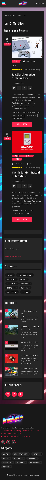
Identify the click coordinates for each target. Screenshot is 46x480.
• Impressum (6, 433)
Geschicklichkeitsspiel (23, 211)
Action (16, 113)
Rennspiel (24, 288)
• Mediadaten (26, 436)
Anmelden (40, 3)
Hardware (25, 283)
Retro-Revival (26, 156)
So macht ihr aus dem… (30, 342)
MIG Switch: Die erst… (30, 355)
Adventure (18, 116)
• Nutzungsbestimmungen (22, 431)
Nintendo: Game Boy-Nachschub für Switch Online (26, 174)
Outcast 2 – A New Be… (30, 327)
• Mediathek (16, 433)
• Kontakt (37, 431)
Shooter (25, 292)
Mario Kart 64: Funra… (30, 368)
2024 (13, 15)
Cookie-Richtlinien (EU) (11, 436)
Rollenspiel (18, 119)
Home (7, 15)
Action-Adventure (31, 113)
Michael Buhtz (20, 83)
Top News (17, 159)
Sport (29, 214)
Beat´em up (11, 283)
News (15, 156)
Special (16, 61)
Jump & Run (31, 116)
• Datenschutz (6, 431)
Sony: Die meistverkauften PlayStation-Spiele (23, 76)
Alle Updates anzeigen (13, 256)
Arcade (23, 279)
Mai (19, 15)
